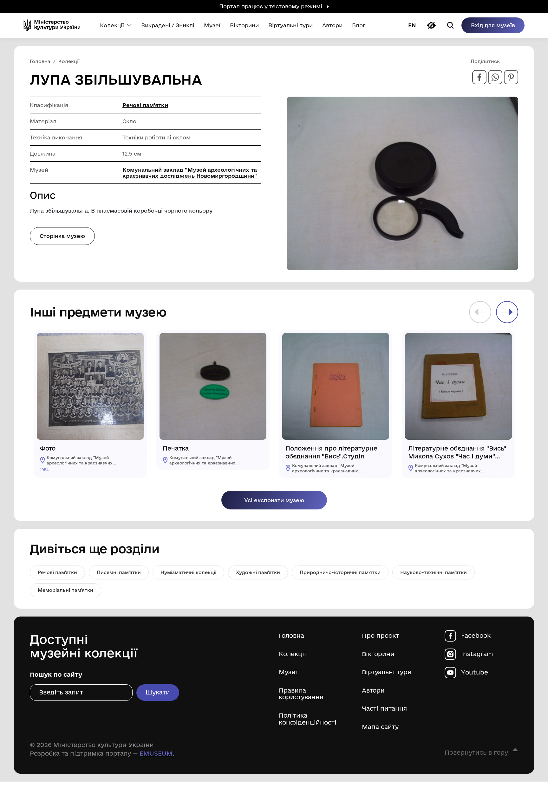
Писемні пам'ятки (119, 572)
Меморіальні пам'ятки (65, 590)
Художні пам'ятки (258, 572)
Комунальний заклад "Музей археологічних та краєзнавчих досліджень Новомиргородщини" (189, 173)
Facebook (476, 635)
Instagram (477, 654)
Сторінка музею (62, 236)
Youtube (474, 672)
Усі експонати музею (274, 500)
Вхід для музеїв (493, 25)
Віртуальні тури (387, 672)
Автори (373, 690)
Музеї (288, 672)
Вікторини (378, 654)
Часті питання (384, 708)
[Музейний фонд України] (54, 25)
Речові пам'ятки (145, 105)
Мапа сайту (380, 727)
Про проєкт (380, 635)
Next (507, 312)
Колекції (292, 654)
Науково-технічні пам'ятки (433, 572)
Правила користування (301, 694)
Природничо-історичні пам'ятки (340, 572)
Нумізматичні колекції (188, 572)
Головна (291, 635)
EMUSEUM (156, 753)
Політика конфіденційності (307, 719)
